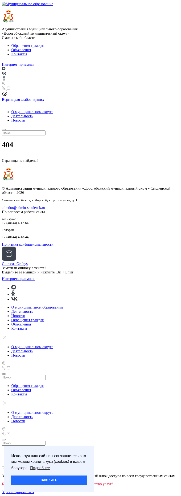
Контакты (19, 54)
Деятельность (22, 116)
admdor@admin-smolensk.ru (23, 208)
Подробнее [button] (40, 468)
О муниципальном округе (32, 112)
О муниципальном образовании (37, 307)
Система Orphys (15, 264)
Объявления (21, 50)
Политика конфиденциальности (27, 244)
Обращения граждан (27, 46)
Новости (18, 120)
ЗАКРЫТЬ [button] (49, 480)
